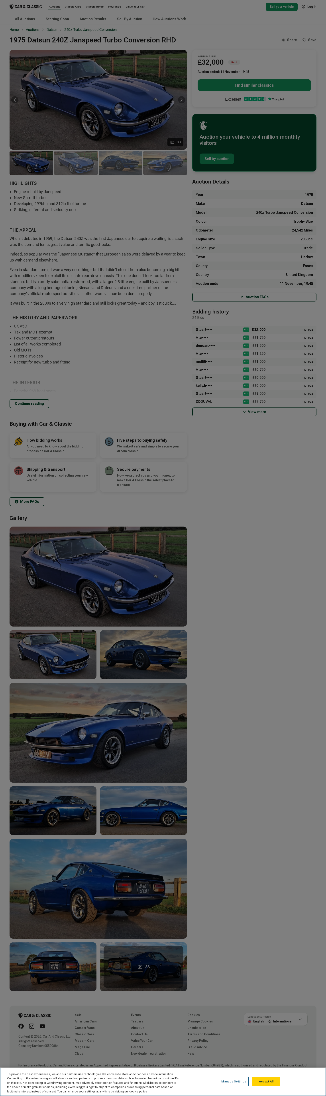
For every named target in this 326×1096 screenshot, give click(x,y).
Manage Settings (233, 1081)
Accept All (266, 1081)
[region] (163, 1082)
